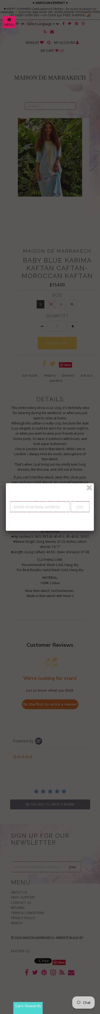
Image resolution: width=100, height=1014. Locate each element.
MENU (9, 24)
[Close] (89, 488)
